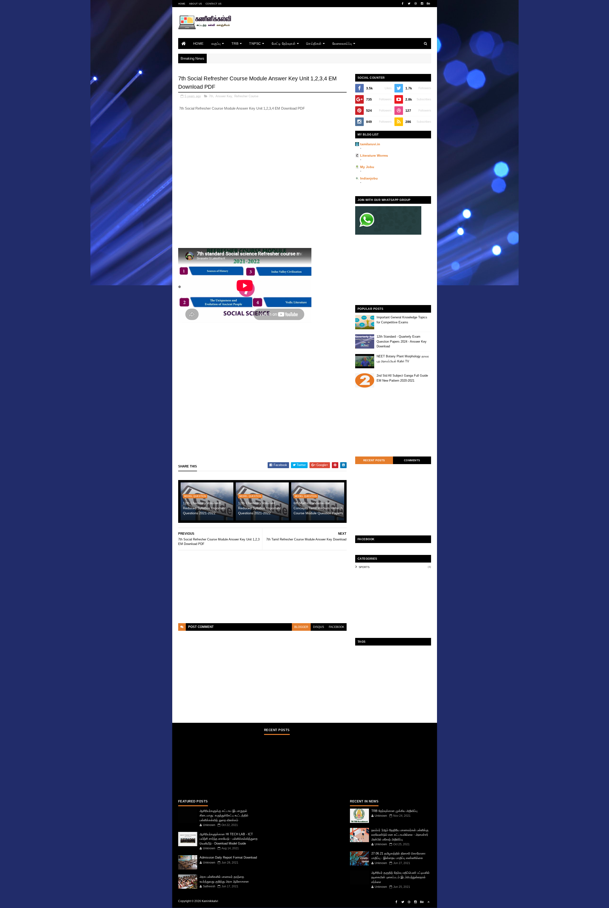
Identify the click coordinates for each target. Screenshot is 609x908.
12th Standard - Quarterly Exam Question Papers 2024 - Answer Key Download (402, 341)
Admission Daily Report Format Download (228, 857)
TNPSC (255, 43)
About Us (195, 3)
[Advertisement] (344, 29)
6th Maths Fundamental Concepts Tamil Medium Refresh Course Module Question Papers (318, 508)
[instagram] (422, 3)
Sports (364, 567)
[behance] (428, 3)
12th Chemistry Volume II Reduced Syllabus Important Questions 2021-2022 (204, 508)
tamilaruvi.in (370, 144)
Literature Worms (374, 155)
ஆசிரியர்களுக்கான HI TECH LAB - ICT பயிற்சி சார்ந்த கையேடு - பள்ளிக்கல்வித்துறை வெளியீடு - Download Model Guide (228, 838)
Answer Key (224, 96)
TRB (235, 43)
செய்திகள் (314, 43)
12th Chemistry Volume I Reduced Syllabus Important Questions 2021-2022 (259, 508)
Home (182, 3)
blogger (301, 627)
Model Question (195, 496)
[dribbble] (415, 3)
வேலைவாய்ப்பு (342, 43)
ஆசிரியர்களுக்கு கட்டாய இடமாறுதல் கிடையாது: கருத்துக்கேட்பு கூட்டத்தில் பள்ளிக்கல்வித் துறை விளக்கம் (224, 815)
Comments (412, 460)
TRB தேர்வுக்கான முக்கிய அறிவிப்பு (394, 811)
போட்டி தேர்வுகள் (284, 43)
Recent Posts (374, 460)
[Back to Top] (428, 902)
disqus (318, 627)
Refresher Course (246, 96)
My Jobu (367, 167)
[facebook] (402, 3)
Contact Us (213, 3)
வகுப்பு (216, 43)
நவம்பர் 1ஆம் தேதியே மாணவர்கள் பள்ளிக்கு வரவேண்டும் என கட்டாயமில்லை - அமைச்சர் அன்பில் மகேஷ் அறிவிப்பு (399, 834)
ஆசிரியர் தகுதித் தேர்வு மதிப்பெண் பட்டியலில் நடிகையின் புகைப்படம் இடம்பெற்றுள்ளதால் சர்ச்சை (400, 877)
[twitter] (409, 3)
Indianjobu (369, 178)
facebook (336, 627)
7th (211, 96)
